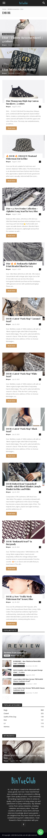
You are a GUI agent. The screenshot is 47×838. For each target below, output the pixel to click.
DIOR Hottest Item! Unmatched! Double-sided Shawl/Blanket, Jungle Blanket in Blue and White (23, 486)
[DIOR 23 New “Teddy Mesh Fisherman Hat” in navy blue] (23, 587)
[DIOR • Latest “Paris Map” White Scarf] (23, 364)
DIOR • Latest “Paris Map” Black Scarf (21, 430)
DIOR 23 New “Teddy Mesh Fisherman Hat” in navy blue (19, 597)
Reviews (7, 655)
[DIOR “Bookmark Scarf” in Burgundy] (23, 532)
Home (4, 9)
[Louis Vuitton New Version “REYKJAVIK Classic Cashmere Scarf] (6, 690)
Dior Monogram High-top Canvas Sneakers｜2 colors (22, 102)
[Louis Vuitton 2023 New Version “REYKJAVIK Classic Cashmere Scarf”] (6, 681)
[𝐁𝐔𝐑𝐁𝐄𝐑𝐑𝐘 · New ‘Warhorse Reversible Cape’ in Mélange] (6, 663)
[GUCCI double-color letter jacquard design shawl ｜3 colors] (6, 672)
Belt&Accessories (13, 9)
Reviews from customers (15, 652)
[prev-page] (3, 697)
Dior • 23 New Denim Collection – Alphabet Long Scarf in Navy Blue (22, 210)
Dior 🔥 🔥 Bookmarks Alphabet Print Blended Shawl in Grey (21, 265)
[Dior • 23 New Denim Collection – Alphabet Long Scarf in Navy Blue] (23, 199)
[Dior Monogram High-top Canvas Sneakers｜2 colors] (23, 91)
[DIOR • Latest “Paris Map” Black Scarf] (23, 419)
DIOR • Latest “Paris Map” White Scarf (21, 375)
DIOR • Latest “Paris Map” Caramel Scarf (23, 320)
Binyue (8, 106)
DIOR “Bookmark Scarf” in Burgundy (19, 542)
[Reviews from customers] (23, 646)
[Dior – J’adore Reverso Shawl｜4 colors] (23, 33)
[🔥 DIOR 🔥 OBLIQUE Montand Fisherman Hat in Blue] (23, 146)
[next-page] (7, 697)
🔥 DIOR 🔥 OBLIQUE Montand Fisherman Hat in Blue (21, 157)
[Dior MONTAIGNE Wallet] (23, 62)
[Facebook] (23, 824)
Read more (11, 128)
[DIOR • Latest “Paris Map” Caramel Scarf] (23, 309)
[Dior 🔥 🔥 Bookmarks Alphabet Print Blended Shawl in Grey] (23, 254)
